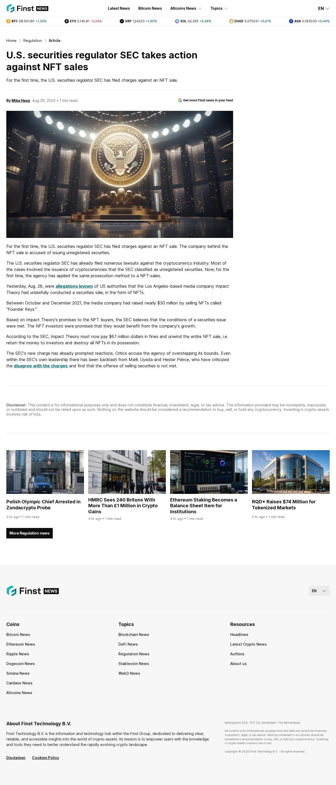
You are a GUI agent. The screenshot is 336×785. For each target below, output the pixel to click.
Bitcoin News (150, 8)
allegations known (74, 286)
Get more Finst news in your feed (208, 100)
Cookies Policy (45, 757)
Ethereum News (20, 644)
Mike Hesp (21, 100)
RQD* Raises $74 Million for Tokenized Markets (284, 504)
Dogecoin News (20, 663)
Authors (237, 654)
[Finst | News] (27, 8)
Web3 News (129, 673)
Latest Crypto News (248, 644)
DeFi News (128, 644)
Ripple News (17, 654)
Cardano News (19, 683)
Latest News (119, 8)
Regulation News (133, 654)
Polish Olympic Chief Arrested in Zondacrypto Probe (43, 504)
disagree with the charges (41, 365)
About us (238, 663)
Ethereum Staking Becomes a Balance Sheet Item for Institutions (203, 505)
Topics (217, 8)
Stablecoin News (133, 663)
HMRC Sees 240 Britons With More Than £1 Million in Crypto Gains (123, 505)
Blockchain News (133, 634)
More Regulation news (29, 533)
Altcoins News (183, 8)
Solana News (18, 673)
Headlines (239, 634)
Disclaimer (16, 757)
